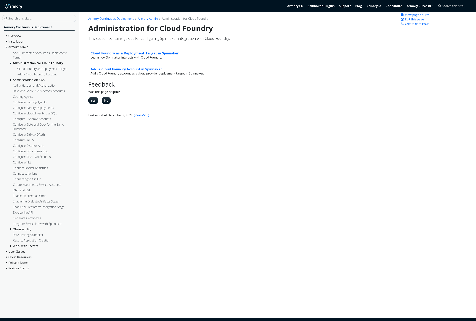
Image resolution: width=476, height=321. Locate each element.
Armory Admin (148, 19)
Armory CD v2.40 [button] (419, 6)
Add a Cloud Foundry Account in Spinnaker (126, 69)
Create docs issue (416, 24)
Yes (93, 100)
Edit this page (414, 19)
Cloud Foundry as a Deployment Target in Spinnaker (135, 53)
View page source (417, 15)
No (106, 100)
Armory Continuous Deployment (111, 19)
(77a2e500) (141, 115)
